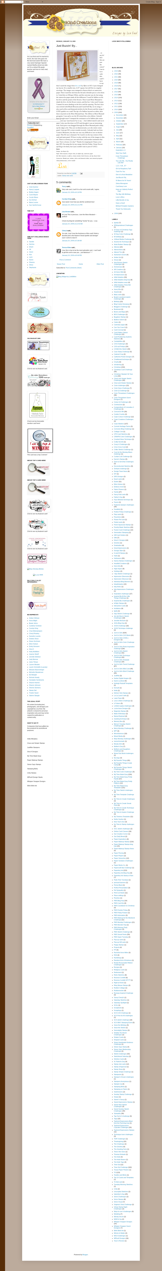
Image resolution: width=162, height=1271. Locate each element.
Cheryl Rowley (34, 633)
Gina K (31, 649)
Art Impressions (119, 275)
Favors (116, 502)
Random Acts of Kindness (122, 960)
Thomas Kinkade (120, 1154)
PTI (115, 950)
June (118, 133)
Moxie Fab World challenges (124, 753)
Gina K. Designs (119, 540)
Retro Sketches (119, 975)
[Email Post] (81, 173)
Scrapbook (117, 1008)
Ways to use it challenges (122, 1211)
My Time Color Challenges (123, 772)
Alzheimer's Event (120, 255)
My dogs (117, 758)
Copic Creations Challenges (123, 419)
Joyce (31, 252)
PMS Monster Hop (120, 925)
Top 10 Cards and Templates (124, 1177)
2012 (116, 103)
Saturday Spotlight (120, 1003)
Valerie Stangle (34, 695)
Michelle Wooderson (36, 672)
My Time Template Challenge (124, 794)
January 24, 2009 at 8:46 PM (72, 255)
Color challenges (120, 385)
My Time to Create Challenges (124, 799)
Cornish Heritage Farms (122, 426)
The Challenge (119, 1144)
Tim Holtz (117, 1157)
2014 (116, 97)
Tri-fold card (118, 1182)
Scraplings (117, 1010)
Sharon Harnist (34, 683)
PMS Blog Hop (119, 901)
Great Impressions (120, 548)
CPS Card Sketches (121, 434)
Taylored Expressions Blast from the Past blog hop (123, 1122)
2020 (116, 80)
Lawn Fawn (118, 698)
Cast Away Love (121, 186)
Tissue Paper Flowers (121, 1170)
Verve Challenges (120, 1197)
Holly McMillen (34, 652)
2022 (116, 74)
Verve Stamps (118, 1199)
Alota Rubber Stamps (121, 244)
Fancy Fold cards (120, 494)
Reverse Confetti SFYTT (122, 980)
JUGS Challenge (120, 626)
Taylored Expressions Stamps (124, 1130)
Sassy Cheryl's (119, 997)
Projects (116, 947)
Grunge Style (118, 550)
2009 (116, 112)
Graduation (118, 545)
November (120, 118)
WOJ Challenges (120, 1236)
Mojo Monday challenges (122, 739)
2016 (116, 92)
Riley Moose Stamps (121, 985)
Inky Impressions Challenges (124, 589)
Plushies (117, 898)
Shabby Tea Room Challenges (120, 1034)
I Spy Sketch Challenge (122, 574)
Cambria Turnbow (35, 626)
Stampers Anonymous (121, 1081)
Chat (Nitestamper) (35, 631)
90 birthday (118, 237)
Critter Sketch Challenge (122, 449)
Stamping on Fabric (120, 1089)
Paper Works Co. (120, 865)
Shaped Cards (119, 1040)
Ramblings (117, 958)
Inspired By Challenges (122, 601)
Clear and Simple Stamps (122, 383)
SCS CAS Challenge (121, 1013)
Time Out (117, 1165)
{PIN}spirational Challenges (123, 225)
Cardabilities (118, 341)
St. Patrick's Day (119, 1061)
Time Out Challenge (121, 1167)
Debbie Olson (34, 639)
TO (115, 1172)
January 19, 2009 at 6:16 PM (72, 192)
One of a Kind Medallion (124, 174)
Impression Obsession (121, 576)
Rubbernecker (119, 990)
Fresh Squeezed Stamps (122, 525)
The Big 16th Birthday (123, 194)
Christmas (117, 367)
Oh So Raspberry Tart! (123, 169)
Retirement (118, 972)
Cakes (116, 322)
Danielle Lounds (34, 636)
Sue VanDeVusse (35, 205)
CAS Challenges (119, 344)
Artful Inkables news (121, 282)
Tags (115, 1119)
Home (81, 264)
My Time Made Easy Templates (121, 787)
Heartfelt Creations (120, 563)
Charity (116, 362)
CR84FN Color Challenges (123, 437)
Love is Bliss (120, 197)
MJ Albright (33, 675)
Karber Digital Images (121, 678)
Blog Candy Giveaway (121, 304)
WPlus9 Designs (119, 1238)
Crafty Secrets (119, 442)
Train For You (120, 171)
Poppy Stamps (119, 945)
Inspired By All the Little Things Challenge (122, 597)
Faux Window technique (122, 500)
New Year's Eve (119, 822)
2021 (116, 77)
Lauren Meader (34, 664)
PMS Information (119, 915)
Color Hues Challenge (121, 388)
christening (118, 365)
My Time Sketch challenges (123, 790)
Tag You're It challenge (121, 1116)
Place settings (119, 895)
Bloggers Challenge (121, 307)
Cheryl (64, 231)
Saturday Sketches (120, 1000)
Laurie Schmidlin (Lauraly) (38, 667)
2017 (116, 89)
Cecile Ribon (33, 197)
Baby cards (118, 294)
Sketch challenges (120, 1054)
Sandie (31, 242)
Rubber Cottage (119, 988)
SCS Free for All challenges (123, 1016)
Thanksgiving (118, 1141)
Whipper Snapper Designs (123, 1222)
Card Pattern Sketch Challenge (121, 333)
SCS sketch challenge (121, 1020)
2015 (116, 95)
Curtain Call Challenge (122, 456)
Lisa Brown (66, 212)
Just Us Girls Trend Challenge (124, 664)
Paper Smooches (120, 858)
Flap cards (117, 514)
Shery (31, 265)
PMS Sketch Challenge (122, 932)
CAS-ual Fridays (119, 346)
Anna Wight (33, 621)
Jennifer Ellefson (35, 657)
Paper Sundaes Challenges (123, 861)
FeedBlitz (30, 127)
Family (116, 492)
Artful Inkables (119, 277)
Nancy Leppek (34, 189)
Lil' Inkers (117, 703)
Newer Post (61, 264)
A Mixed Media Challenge (123, 239)
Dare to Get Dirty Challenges (124, 462)
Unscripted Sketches (121, 1192)
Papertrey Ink (118, 870)
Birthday (117, 301)
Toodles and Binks (120, 1175)
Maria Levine (33, 202)
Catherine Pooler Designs (123, 357)
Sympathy (117, 1113)
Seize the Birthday (120, 1025)
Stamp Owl (33, 690)
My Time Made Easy (121, 774)
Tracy (64, 186)
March (118, 142)
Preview (30, 125)
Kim (30, 254)
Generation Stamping (121, 532)
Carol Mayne (33, 195)
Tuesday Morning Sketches (123, 1184)
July (117, 130)
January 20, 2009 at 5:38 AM (72, 241)
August (118, 127)
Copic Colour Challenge (122, 417)
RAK (115, 955)
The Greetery (118, 1147)
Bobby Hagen (34, 192)
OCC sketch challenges (122, 829)
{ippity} (116, 223)
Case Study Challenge (121, 352)
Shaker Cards (118, 1037)
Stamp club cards (67, 175)
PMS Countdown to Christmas (124, 906)
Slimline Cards (119, 1059)
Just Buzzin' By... (121, 177)
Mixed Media (118, 736)
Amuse (116, 260)
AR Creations (118, 269)
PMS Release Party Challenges (120, 928)
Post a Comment (65, 260)
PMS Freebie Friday (121, 910)
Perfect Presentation (121, 888)
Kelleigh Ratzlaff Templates (123, 683)
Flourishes (117, 517)
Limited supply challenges (123, 706)
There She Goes (119, 1152)
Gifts (115, 538)
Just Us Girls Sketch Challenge (121, 652)
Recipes (117, 967)
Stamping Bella (119, 1087)
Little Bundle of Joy (122, 200)
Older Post (100, 264)
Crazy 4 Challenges (121, 444)
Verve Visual (118, 1202)
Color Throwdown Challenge (122, 157)
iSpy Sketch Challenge (122, 614)
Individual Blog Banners (122, 582)
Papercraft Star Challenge (123, 868)
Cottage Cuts (118, 431)
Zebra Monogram (122, 183)
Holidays (117, 571)
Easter (116, 481)
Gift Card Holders (120, 535)
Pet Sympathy (118, 890)
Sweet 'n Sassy (119, 1099)
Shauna (32, 262)
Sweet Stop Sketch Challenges (120, 1105)
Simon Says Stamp (120, 1047)
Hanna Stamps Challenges (123, 561)
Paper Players (119, 856)
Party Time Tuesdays (121, 880)
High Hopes (118, 569)
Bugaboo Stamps (120, 317)
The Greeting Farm (120, 1149)
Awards (116, 292)
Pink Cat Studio (119, 893)
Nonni (31, 260)
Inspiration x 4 (120, 150)
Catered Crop (118, 354)
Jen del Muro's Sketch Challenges (121, 617)
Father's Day (118, 497)
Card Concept (119, 330)
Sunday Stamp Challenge (123, 1094)
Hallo (116, 556)
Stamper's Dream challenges (124, 1077)
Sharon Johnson (34, 685)
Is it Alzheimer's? (38, 104)
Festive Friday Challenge (122, 512)
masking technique (120, 719)
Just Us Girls (118, 633)
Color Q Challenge (120, 391)
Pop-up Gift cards (120, 942)
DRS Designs (118, 476)
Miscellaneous (119, 733)
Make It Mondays (120, 714)
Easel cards (118, 479)
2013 (116, 101)
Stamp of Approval (120, 1067)
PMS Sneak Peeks (120, 934)
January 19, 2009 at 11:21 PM (72, 205)
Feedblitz (117, 509)
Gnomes (117, 543)
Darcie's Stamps (119, 459)
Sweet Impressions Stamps (123, 1102)
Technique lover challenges (123, 1134)
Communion (118, 405)
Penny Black (118, 885)
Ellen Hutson (33, 644)
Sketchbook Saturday (121, 1056)
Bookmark (117, 309)
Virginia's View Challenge (123, 1204)
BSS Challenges (119, 314)
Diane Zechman (34, 641)
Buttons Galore (119, 320)
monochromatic (119, 741)
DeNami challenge (120, 469)
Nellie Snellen (119, 819)
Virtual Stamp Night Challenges (120, 1208)
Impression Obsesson (121, 579)
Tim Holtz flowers (120, 1159)
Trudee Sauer (34, 693)
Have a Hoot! (120, 203)
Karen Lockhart (119, 681)
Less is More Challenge (122, 701)
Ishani (31, 247)
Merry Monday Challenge (122, 728)
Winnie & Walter (119, 1233)
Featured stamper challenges (124, 505)
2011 (116, 106)
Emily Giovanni (34, 646)
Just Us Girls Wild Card (122, 669)
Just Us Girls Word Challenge (124, 671)
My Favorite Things (120, 760)
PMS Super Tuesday (121, 937)
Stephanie (32, 267)
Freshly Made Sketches (122, 527)
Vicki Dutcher (33, 187)
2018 (116, 86)
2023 (116, 71)
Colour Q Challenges (121, 402)
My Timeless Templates (122, 816)
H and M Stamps (119, 553)
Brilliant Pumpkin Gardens (125, 206)
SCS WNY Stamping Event (123, 1022)
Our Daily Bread (119, 836)
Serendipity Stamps (120, 1030)
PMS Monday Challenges (122, 922)
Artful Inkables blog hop (122, 280)
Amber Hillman (34, 618)
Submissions (118, 1092)
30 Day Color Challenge (122, 234)
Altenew (116, 247)
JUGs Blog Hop (119, 623)
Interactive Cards (120, 606)
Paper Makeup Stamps (122, 842)
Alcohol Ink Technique (121, 242)
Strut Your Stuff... (121, 153)
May (117, 136)
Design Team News (120, 471)
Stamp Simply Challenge (122, 1072)
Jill (30, 249)
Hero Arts (117, 566)
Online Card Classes (121, 831)
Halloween (117, 558)
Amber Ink (117, 257)
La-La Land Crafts (120, 695)
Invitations (117, 608)
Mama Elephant (119, 716)
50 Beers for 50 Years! (123, 180)
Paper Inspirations (120, 839)
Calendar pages (119, 325)
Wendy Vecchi (119, 1217)
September (120, 124)
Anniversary (118, 267)
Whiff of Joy (118, 1219)
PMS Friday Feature (121, 913)
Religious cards (119, 970)
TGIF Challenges (120, 1139)
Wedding (117, 1214)
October (119, 121)
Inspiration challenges (121, 594)
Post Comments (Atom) (74, 268)
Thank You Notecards (123, 209)
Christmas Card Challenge (123, 370)
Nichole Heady (34, 677)
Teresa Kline (66, 247)
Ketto (115, 690)
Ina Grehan (33, 200)
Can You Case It (119, 327)
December (120, 115)
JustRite (116, 676)
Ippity (116, 611)
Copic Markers (119, 424)
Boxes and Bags (119, 312)
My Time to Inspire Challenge (124, 812)
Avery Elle (117, 289)
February (119, 145)
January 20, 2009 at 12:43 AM (72, 224)
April (118, 139)
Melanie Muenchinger (36, 670)
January (119, 148)
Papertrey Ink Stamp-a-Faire (123, 875)
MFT (115, 731)
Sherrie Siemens (35, 688)
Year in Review (119, 1241)
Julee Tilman (33, 662)
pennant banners (120, 882)
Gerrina (31, 244)
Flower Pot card (119, 519)
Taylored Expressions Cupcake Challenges (121, 1126)
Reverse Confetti (119, 978)
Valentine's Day (119, 1194)
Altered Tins (118, 252)
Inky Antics (117, 587)
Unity (115, 1189)
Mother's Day (118, 746)
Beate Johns (33, 623)
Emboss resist (119, 487)
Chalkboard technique (121, 359)
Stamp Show (118, 1069)
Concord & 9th (119, 411)
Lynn (31, 257)
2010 (116, 109)
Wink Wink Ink (119, 1230)
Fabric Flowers (119, 489)
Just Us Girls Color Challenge (124, 642)
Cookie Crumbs (119, 414)
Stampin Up (118, 1084)
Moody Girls (118, 744)
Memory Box (118, 721)
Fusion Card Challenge (122, 530)
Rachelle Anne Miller (121, 952)
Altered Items (118, 250)
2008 (116, 213)
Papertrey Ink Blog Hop (122, 873)
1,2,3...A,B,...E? (121, 166)
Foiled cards (118, 522)
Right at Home (119, 983)
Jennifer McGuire (120, 621)
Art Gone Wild (118, 272)
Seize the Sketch (119, 1028)
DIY (115, 474)
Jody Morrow (33, 659)
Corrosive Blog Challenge (123, 429)
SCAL (116, 1005)
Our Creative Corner (121, 834)
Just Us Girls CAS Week (122, 635)
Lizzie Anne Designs (121, 708)
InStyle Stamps (119, 603)
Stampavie (117, 1074)
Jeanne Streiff (34, 654)
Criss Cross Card (120, 447)
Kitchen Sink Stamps (121, 693)
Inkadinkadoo (118, 584)
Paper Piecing (119, 853)
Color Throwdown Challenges (124, 393)
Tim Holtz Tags (119, 1162)
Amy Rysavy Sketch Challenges (120, 263)
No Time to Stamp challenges (124, 824)
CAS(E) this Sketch (120, 349)
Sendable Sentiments (36, 680)
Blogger (85, 1255)
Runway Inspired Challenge (123, 993)
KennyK (116, 688)
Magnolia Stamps (120, 711)
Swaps (116, 1097)
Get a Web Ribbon (38, 106)
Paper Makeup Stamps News (124, 849)
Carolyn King (66, 199)
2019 (116, 83)
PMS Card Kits (119, 903)
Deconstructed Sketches (122, 466)
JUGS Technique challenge (123, 628)
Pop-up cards (118, 940)
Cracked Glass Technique (123, 439)
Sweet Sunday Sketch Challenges (121, 1110)
